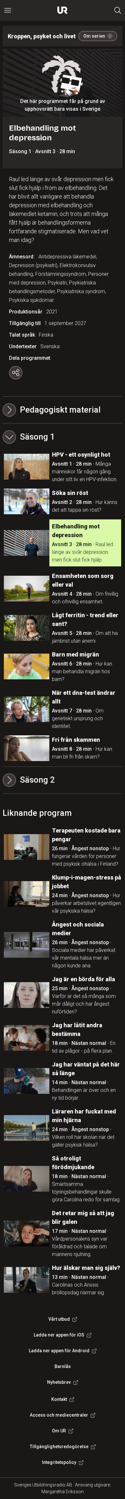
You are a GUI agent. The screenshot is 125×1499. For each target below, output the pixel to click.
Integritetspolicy (59, 1462)
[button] (62, 437)
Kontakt (59, 1399)
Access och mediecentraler (59, 1415)
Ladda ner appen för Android (59, 1350)
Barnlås (62, 1366)
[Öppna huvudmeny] (8, 10)
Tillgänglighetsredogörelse (59, 1446)
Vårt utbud (59, 1319)
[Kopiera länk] (15, 372)
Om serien (94, 36)
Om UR (59, 1430)
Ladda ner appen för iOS (59, 1334)
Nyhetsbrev (59, 1382)
